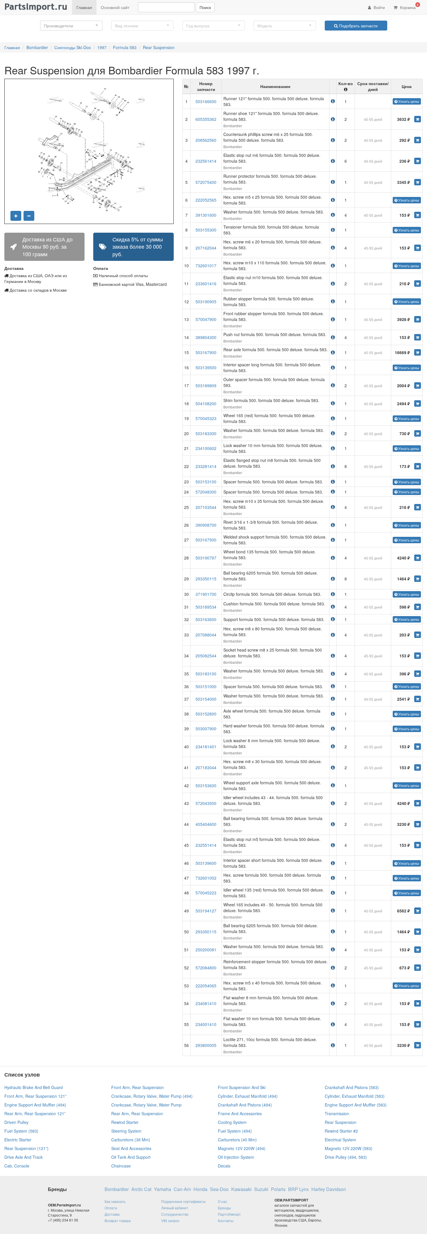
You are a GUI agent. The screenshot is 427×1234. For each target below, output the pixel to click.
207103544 (205, 507)
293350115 (205, 579)
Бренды (224, 1207)
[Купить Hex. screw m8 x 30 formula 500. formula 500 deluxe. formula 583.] (417, 767)
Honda (200, 1189)
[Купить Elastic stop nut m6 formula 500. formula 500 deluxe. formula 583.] (417, 161)
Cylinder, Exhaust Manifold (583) (355, 1096)
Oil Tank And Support (130, 1157)
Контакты (226, 1220)
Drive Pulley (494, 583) (346, 1157)
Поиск (205, 7)
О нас (222, 1201)
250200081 (205, 950)
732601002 (205, 878)
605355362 (205, 119)
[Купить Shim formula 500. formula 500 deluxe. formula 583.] (417, 403)
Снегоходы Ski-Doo (72, 47)
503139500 (205, 367)
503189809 (205, 385)
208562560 (205, 140)
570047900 (205, 319)
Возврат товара (118, 1220)
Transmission (337, 1113)
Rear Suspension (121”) (26, 1148)
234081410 (205, 1003)
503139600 (205, 863)
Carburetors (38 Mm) (130, 1139)
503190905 (205, 301)
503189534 (205, 607)
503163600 (205, 619)
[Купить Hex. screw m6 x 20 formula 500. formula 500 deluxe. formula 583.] (417, 248)
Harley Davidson (328, 1189)
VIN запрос (170, 1220)
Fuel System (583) (21, 1131)
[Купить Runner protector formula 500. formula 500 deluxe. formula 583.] (417, 182)
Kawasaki (241, 1189)
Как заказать (115, 1201)
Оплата (111, 1207)
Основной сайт (115, 7)
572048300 (205, 492)
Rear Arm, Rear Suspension (137, 1113)
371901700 (205, 594)
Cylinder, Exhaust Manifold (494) (248, 1096)
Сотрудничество (175, 1214)
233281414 (205, 466)
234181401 (205, 746)
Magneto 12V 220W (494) (241, 1148)
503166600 (205, 101)
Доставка (112, 1214)
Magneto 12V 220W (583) (348, 1148)
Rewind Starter (125, 1122)
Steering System (126, 1131)
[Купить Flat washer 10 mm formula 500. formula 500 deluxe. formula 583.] (417, 1024)
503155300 (205, 230)
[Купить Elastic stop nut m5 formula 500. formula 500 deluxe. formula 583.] (417, 845)
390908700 (205, 525)
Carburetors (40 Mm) (237, 1139)
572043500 (205, 803)
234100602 (205, 448)
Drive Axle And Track (23, 1157)
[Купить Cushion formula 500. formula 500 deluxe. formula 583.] (417, 607)
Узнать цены (408, 101)
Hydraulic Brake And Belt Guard (33, 1087)
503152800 (205, 714)
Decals (224, 1166)
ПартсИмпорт (229, 1214)
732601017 (205, 265)
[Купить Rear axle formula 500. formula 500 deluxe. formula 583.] (417, 352)
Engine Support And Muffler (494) (35, 1105)
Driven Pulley (16, 1122)
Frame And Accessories (240, 1113)
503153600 (205, 785)
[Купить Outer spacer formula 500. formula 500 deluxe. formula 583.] (417, 385)
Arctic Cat (141, 1189)
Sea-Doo (219, 1189)
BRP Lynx (298, 1189)
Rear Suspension (159, 47)
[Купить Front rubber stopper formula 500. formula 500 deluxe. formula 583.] (417, 319)
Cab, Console (16, 1166)
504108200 (205, 403)
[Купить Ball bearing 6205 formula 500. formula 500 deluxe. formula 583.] (417, 578)
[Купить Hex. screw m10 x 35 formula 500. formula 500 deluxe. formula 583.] (417, 507)
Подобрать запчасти (358, 25)
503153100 (205, 482)
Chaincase (121, 1166)
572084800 (205, 968)
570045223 (205, 893)
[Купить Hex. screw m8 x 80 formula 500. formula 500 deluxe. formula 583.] (417, 635)
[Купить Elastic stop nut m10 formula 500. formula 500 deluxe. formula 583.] (417, 283)
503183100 (205, 674)
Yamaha (162, 1189)
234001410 (205, 1024)
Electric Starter (17, 1139)
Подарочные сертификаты (183, 1201)
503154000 (205, 699)
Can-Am (182, 1189)
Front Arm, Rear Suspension (137, 1087)
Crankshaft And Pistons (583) (352, 1087)
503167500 (205, 540)
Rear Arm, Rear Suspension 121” (35, 1113)
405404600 (205, 824)
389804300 (205, 337)
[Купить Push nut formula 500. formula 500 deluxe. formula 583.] (417, 337)
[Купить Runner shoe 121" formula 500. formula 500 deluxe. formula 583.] (417, 119)
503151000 (205, 686)
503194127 (205, 911)
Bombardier (37, 47)
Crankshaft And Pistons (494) (245, 1105)
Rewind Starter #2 (341, 1131)
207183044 (205, 767)
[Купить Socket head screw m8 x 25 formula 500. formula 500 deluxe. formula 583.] (417, 655)
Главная (84, 7)
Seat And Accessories (131, 1148)
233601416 (205, 283)
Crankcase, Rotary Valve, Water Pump (146, 1105)
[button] (71, 26)
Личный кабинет (174, 1207)
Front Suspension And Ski (241, 1087)
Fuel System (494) (235, 1131)
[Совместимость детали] (333, 101)
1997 (102, 47)
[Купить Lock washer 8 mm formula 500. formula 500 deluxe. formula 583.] (417, 746)
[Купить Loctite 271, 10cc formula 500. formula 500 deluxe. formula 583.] (417, 1045)
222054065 (205, 986)
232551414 (205, 845)
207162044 (205, 248)
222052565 (205, 200)
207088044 (205, 635)
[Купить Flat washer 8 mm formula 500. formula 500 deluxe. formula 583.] (417, 1003)
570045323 (205, 418)
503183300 (205, 433)
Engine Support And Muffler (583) (356, 1105)
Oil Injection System (236, 1157)
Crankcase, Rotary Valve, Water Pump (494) (152, 1096)
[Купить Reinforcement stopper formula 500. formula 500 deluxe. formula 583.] (417, 967)
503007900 (205, 728)
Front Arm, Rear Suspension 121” (35, 1096)
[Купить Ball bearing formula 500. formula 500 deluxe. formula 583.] (417, 824)
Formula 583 (125, 47)
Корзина (409, 6)
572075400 (205, 182)
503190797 (205, 558)
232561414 (205, 161)
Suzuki (261, 1189)
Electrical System (340, 1139)
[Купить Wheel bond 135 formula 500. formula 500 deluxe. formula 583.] (417, 558)
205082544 (205, 656)
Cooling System (232, 1122)
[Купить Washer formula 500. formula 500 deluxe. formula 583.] (417, 215)
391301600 (205, 215)
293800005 (205, 1045)
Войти (378, 7)
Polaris (278, 1189)
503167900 (205, 352)
